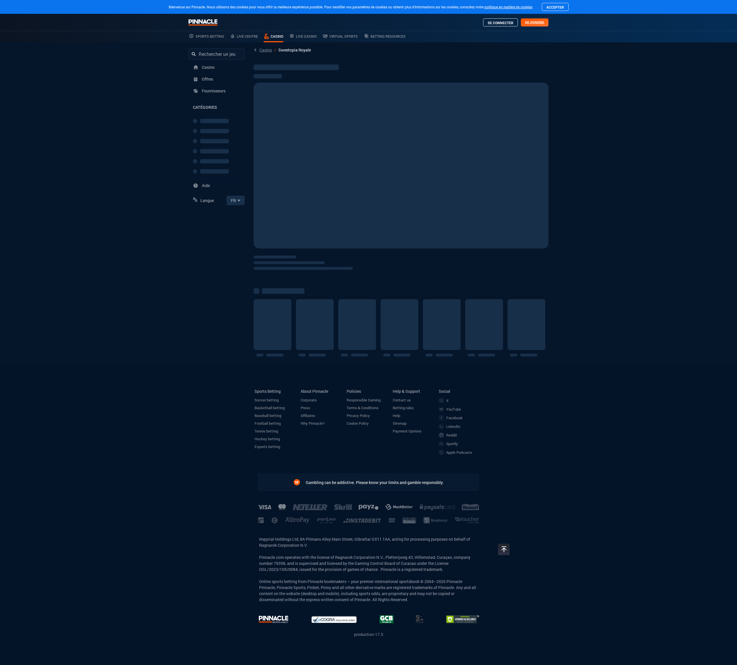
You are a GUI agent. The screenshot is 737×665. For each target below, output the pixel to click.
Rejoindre (534, 22)
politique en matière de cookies (508, 7)
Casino (265, 50)
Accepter (555, 7)
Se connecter (500, 22)
